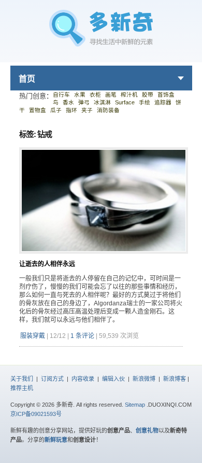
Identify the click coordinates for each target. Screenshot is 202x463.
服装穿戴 (32, 335)
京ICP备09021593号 (36, 414)
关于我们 (21, 379)
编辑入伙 (113, 379)
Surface (125, 102)
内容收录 (82, 379)
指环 (71, 110)
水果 (79, 94)
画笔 (111, 94)
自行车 (61, 94)
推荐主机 (21, 388)
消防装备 (108, 110)
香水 (68, 102)
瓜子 (56, 110)
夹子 (87, 110)
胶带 (147, 94)
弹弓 (84, 102)
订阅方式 (52, 379)
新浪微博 (144, 379)
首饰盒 (166, 94)
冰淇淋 (102, 102)
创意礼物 (147, 430)
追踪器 (162, 102)
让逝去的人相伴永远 (47, 264)
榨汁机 (129, 94)
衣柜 (95, 94)
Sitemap (135, 405)
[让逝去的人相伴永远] (103, 257)
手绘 (144, 102)
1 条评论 (82, 335)
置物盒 (37, 110)
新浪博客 (174, 379)
